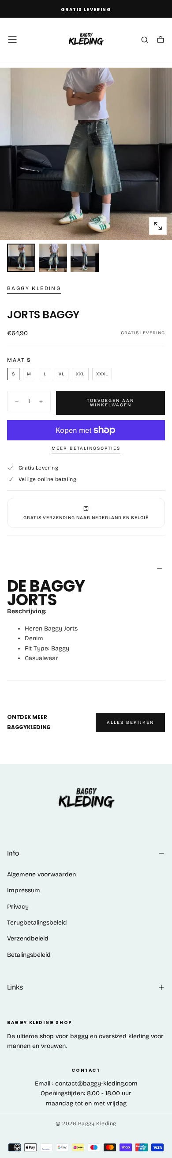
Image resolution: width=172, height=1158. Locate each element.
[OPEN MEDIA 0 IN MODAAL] (158, 226)
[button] (12, 39)
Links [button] (15, 987)
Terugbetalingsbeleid (37, 922)
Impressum (23, 890)
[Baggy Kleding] (86, 799)
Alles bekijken (130, 722)
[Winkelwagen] (160, 40)
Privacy (18, 906)
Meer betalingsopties (86, 448)
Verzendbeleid (28, 938)
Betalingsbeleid (29, 955)
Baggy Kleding (34, 288)
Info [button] (13, 853)
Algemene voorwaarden (41, 874)
